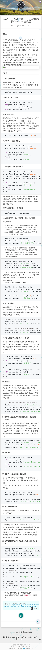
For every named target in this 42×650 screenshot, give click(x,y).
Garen (36, 608)
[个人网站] (14, 12)
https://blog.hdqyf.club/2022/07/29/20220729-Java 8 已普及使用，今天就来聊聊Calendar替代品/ (21, 605)
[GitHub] (18, 12)
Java (13, 26)
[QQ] (22, 12)
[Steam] (27, 12)
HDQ (16, 648)
